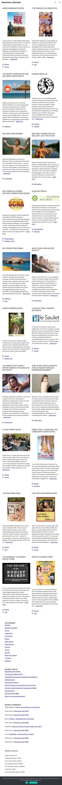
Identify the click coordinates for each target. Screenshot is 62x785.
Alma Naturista (39, 191)
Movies (7, 64)
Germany (37, 486)
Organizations (9, 239)
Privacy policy (33, 782)
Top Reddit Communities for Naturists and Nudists (15, 75)
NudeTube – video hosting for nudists (46, 621)
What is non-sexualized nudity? (43, 249)
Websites (8, 126)
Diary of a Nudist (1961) (42, 557)
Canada (36, 126)
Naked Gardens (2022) (12, 308)
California (8, 241)
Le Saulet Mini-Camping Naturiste (43, 309)
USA (35, 65)
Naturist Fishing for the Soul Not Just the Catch (43, 135)
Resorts (36, 348)
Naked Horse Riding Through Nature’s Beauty (45, 681)
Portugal (36, 231)
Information (8, 178)
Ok (26, 782)
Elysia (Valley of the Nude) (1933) (44, 743)
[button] (55, 2)
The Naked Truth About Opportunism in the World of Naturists (16, 368)
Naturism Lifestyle (11, 2)
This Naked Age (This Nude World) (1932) (14, 681)
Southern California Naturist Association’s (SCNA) (16, 192)
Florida (7, 358)
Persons (36, 124)
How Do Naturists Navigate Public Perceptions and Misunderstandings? (44, 368)
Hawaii (7, 673)
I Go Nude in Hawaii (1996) (13, 620)
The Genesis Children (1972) (44, 8)
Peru (6, 301)
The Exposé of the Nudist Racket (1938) (14, 558)
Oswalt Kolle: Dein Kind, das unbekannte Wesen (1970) (45, 431)
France (7, 67)
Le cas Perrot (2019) (11, 430)
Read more (13, 59)
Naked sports (38, 733)
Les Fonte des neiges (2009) (44, 493)
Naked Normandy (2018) (13, 8)
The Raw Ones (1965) (11, 493)
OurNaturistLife (39, 74)
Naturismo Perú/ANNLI (12, 248)
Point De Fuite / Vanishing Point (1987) (14, 743)
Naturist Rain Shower (12, 134)
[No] (60, 781)
